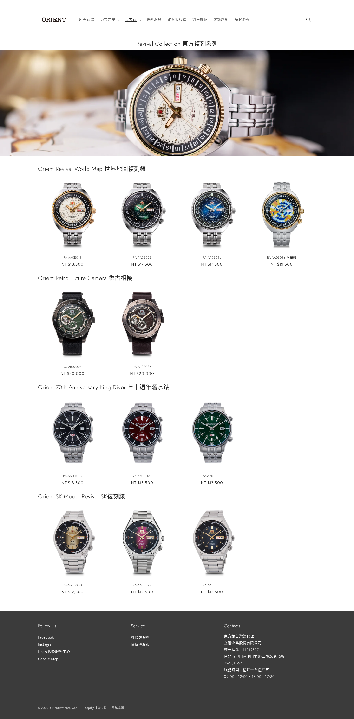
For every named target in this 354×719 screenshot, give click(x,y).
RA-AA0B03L (212, 585)
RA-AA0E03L (212, 258)
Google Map (48, 659)
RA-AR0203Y (142, 367)
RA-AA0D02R (142, 476)
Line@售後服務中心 (54, 652)
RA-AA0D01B (72, 476)
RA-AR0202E (72, 367)
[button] (109, 20)
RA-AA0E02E (142, 258)
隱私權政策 (140, 645)
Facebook (46, 637)
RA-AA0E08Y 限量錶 (281, 258)
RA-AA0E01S (72, 258)
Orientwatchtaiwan (64, 707)
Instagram (46, 645)
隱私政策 (118, 707)
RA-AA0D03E (211, 476)
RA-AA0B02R (142, 585)
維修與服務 (140, 637)
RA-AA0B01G (72, 585)
